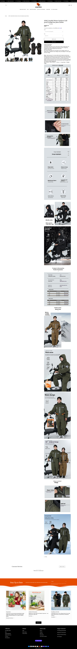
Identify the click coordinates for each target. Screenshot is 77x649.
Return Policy (24, 632)
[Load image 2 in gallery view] (12, 59)
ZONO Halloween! (8, 633)
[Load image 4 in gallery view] (21, 59)
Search (41, 630)
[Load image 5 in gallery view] (26, 59)
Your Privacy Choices (43, 636)
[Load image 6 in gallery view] (30, 59)
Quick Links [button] (42, 628)
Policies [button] (24, 628)
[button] (6, 5)
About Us (38, 622)
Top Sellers (53, 617)
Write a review (62, 566)
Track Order (42, 634)
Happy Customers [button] (61, 628)
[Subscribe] (66, 581)
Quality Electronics (8, 634)
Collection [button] (7, 628)
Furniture (6, 636)
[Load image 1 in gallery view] (7, 59)
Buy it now (54, 41)
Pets (6, 632)
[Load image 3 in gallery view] (17, 59)
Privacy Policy (24, 633)
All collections (7, 637)
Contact (41, 632)
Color (45, 29)
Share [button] (46, 556)
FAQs (23, 630)
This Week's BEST (8, 630)
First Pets (30, 616)
